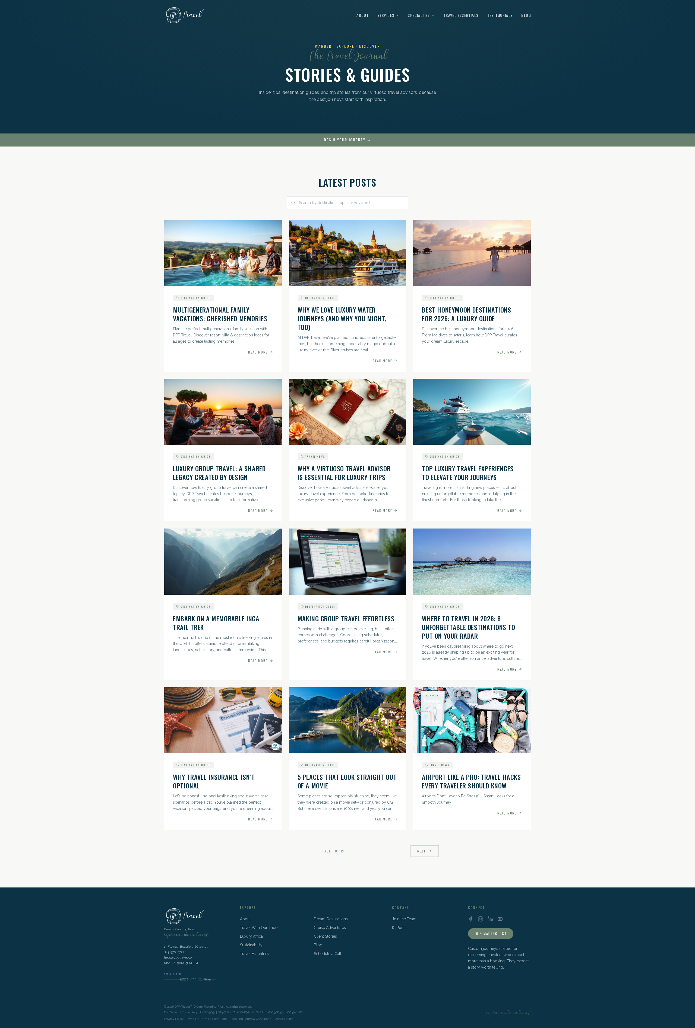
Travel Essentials (461, 15)
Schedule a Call (327, 953)
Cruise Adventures (330, 927)
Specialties (419, 15)
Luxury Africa (251, 936)
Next (421, 851)
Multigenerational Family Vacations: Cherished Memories (220, 314)
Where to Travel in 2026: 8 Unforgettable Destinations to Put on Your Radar (468, 627)
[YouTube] (500, 919)
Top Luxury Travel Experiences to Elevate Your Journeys (467, 472)
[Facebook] (470, 919)
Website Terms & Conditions (207, 1019)
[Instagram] (480, 919)
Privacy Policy (174, 1019)
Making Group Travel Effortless (346, 618)
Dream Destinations (331, 919)
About (362, 15)
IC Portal (399, 927)
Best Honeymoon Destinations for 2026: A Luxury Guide (466, 314)
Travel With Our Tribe (258, 927)
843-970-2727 (174, 952)
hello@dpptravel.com (179, 957)
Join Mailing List (491, 933)
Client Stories (325, 936)
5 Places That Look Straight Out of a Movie (347, 781)
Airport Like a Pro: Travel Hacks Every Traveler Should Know (471, 781)
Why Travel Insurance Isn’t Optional (214, 781)
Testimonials (500, 15)
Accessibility (284, 1019)
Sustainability (251, 945)
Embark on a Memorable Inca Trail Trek (216, 622)
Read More (257, 352)
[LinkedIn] (490, 919)
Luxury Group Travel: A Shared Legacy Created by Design (219, 472)
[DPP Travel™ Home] (184, 15)
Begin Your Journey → (347, 139)
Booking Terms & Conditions (251, 1019)
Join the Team (404, 919)
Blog (526, 15)
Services (385, 15)
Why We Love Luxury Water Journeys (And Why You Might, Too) (342, 318)
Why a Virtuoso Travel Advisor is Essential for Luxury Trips (344, 472)
